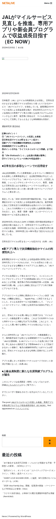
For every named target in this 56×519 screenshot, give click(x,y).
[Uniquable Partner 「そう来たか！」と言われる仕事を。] (8, 3)
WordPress (26, 516)
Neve (4, 516)
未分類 (20, 47)
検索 (4, 435)
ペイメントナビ (22, 408)
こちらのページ (14, 385)
